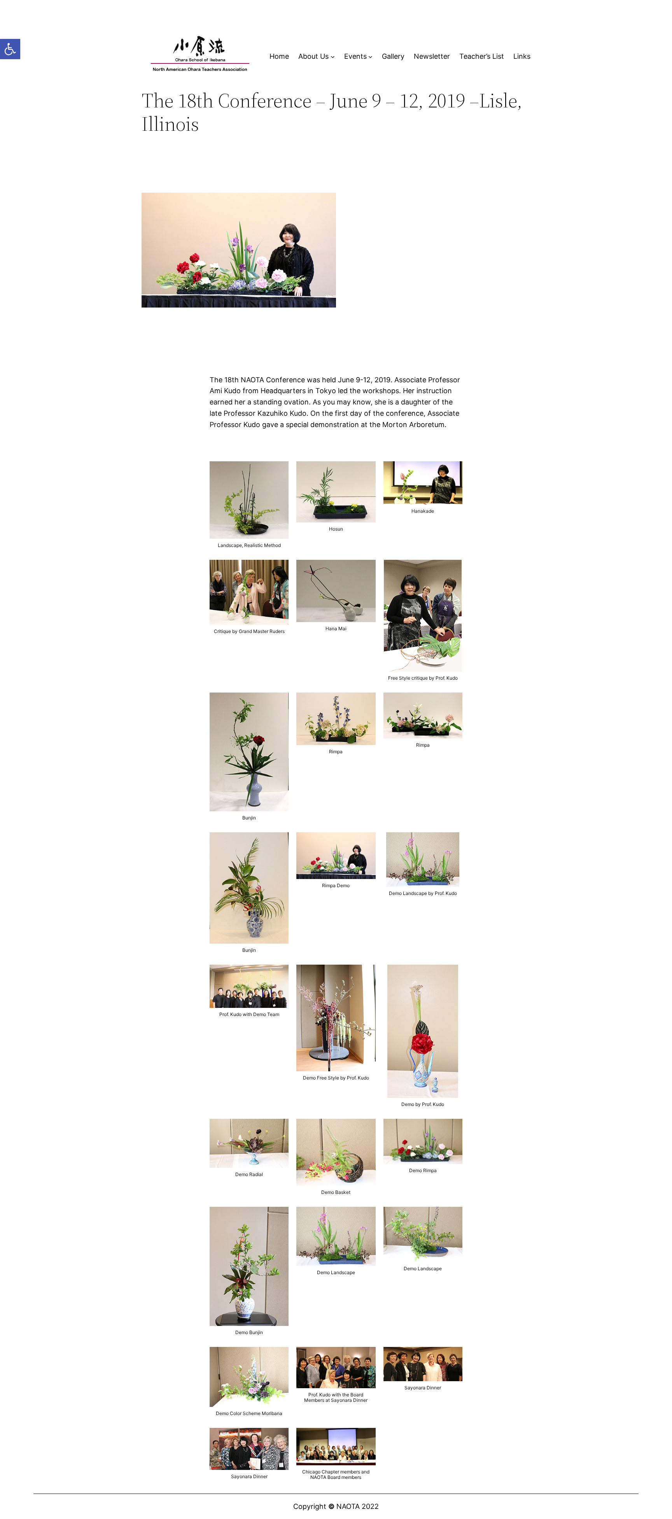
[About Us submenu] (333, 57)
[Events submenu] (370, 57)
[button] (10, 49)
